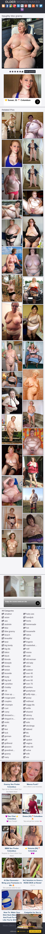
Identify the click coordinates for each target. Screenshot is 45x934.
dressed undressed (13, 715)
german (7, 736)
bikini (6, 652)
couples (8, 701)
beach (7, 635)
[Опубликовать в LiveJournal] (22, 5)
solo (28, 722)
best (6, 642)
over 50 (29, 677)
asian (6, 617)
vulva (28, 750)
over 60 (29, 680)
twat (28, 736)
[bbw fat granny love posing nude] (33, 323)
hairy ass (30, 614)
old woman (31, 659)
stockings (30, 726)
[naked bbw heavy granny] (12, 401)
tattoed (29, 729)
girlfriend (8, 743)
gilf (5, 740)
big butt (7, 680)
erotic (6, 722)
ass (6, 621)
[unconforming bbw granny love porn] (12, 517)
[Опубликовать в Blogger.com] (3, 5)
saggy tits (30, 705)
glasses (7, 747)
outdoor (29, 670)
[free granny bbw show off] (12, 184)
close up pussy (11, 694)
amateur (8, 614)
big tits (7, 649)
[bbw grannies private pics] (33, 441)
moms (29, 652)
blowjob (8, 663)
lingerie (29, 642)
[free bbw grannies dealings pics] (12, 125)
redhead (30, 701)
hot (27, 628)
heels (28, 621)
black (6, 656)
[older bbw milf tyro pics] (33, 500)
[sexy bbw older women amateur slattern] (33, 472)
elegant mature (11, 719)
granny (7, 754)
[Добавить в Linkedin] (18, 5)
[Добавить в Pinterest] (25, 5)
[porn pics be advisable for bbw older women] (12, 543)
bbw (6, 628)
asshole (8, 624)
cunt (6, 708)
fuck (6, 733)
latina (28, 635)
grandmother (10, 750)
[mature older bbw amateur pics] (12, 209)
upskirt (29, 740)
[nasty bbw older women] (12, 491)
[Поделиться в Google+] (14, 5)
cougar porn (9, 698)
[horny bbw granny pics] (33, 384)
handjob (29, 617)
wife (28, 754)
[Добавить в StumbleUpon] (33, 5)
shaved (29, 712)
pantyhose (30, 691)
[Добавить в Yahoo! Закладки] (22, 9)
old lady (29, 663)
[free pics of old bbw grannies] (33, 290)
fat (5, 726)
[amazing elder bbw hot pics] (12, 321)
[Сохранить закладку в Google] (10, 5)
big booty (8, 645)
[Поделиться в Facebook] (7, 5)
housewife (30, 631)
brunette (8, 673)
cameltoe (8, 684)
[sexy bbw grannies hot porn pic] (33, 555)
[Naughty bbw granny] (22, 43)
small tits (30, 719)
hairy (6, 757)
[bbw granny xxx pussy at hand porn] (12, 460)
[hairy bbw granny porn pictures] (12, 260)
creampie (8, 705)
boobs (7, 666)
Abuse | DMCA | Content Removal (16, 925)
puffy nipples (31, 694)
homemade (31, 624)
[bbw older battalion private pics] (12, 429)
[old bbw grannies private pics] (33, 125)
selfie (28, 708)
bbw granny (9, 631)
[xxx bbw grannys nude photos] (12, 288)
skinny (29, 715)
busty (6, 677)
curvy (6, 712)
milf (27, 649)
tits (27, 733)
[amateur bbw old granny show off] (33, 232)
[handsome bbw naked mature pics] (33, 528)
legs (28, 638)
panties (29, 687)
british (7, 670)
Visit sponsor (30, 72)
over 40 (29, 673)
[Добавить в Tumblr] (37, 5)
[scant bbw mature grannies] (12, 356)
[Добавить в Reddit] (29, 5)
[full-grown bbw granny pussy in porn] (12, 379)
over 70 (29, 684)
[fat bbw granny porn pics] (33, 262)
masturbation (32, 645)
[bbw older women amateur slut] (33, 355)
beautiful (8, 638)
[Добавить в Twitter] (40, 5)
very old (29, 747)
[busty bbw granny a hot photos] (33, 151)
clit (5, 691)
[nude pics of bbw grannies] (33, 203)
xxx (27, 757)
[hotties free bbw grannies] (12, 232)
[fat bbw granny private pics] (33, 414)
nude (28, 656)
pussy (28, 698)
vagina (29, 743)
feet (6, 729)
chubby (7, 687)
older (28, 666)
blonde (7, 659)
